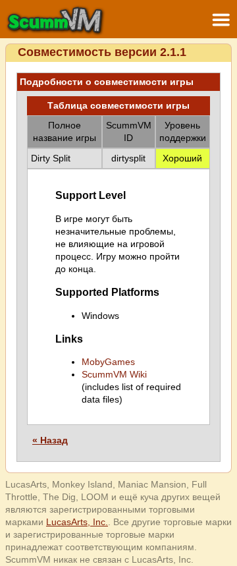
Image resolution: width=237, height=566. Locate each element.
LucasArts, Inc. (77, 522)
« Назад (50, 440)
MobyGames (108, 361)
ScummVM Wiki (114, 374)
